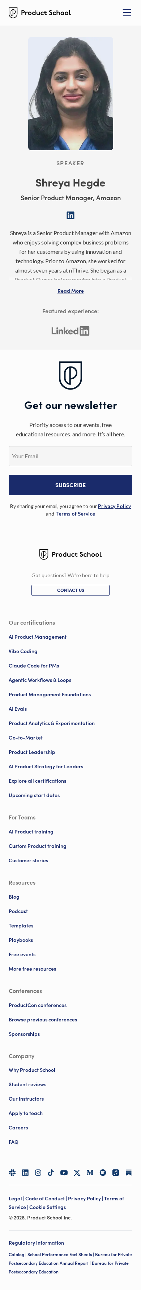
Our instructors (26, 1099)
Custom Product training (38, 846)
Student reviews (27, 1084)
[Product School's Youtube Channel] (64, 1172)
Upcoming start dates (34, 795)
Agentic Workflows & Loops (40, 680)
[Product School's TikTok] (51, 1172)
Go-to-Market (26, 737)
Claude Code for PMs (34, 665)
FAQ (13, 1142)
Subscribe (70, 485)
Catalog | (18, 1254)
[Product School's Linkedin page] (25, 1172)
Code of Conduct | (46, 1198)
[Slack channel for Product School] (12, 1172)
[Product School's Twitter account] (77, 1173)
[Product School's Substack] (128, 1172)
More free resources (32, 969)
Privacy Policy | (86, 1198)
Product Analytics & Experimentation (52, 723)
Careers (18, 1127)
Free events (22, 954)
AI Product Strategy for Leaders (46, 766)
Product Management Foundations (50, 694)
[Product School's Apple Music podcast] (115, 1172)
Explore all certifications (37, 781)
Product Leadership (32, 752)
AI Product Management (38, 637)
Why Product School (32, 1070)
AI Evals (18, 709)
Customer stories (28, 860)
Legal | (17, 1198)
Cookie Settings (47, 1207)
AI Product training (31, 831)
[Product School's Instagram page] (38, 1172)
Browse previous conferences (43, 1019)
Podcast (18, 911)
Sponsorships (24, 1034)
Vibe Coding (23, 651)
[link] (114, 506)
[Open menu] (126, 12)
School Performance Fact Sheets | (61, 1254)
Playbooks (21, 940)
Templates (21, 925)
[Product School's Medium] (90, 1172)
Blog (14, 897)
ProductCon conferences (38, 1005)
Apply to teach (26, 1113)
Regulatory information (36, 1243)
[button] (70, 291)
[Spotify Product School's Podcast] (103, 1172)
